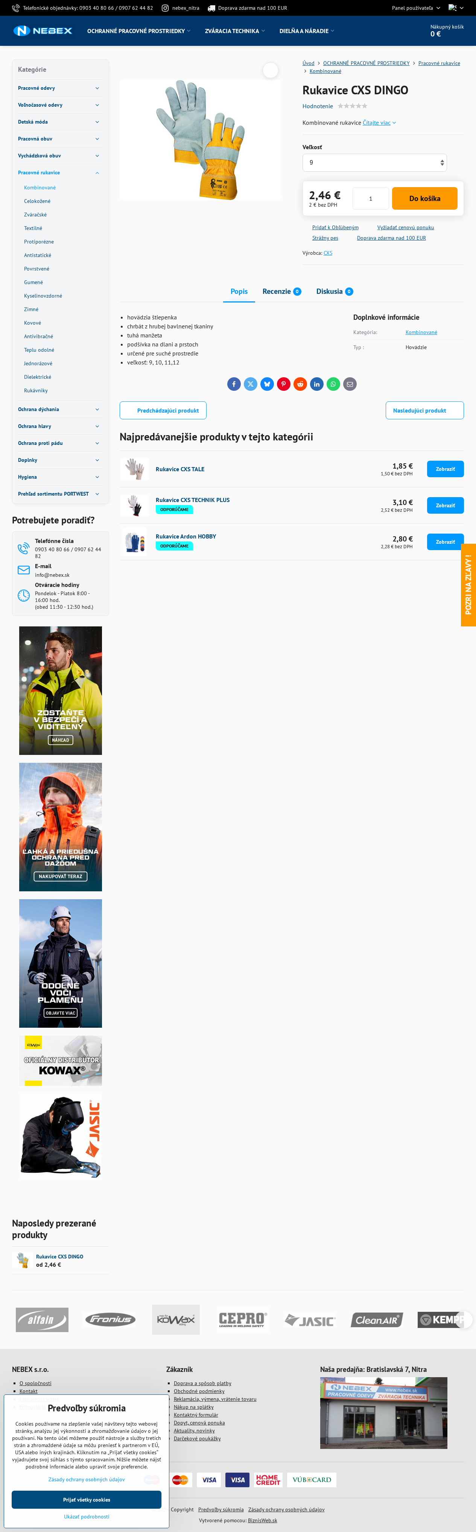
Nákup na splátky (194, 1406)
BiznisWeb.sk (262, 1520)
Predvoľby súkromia (221, 1509)
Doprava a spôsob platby (202, 1383)
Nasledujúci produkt (419, 410)
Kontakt (29, 1391)
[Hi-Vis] (60, 753)
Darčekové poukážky (197, 1438)
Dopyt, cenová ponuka (199, 1422)
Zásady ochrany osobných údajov (286, 1509)
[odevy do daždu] (60, 889)
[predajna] (383, 1447)
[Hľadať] (398, 30)
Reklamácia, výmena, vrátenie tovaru (215, 1399)
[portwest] (60, 1025)
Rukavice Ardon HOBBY (186, 536)
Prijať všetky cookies (86, 1499)
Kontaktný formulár (196, 1414)
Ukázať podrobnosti (86, 1516)
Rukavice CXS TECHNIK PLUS (193, 500)
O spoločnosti (36, 1383)
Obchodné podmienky (199, 1391)
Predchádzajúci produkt (168, 410)
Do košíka (425, 198)
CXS (328, 253)
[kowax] (60, 1084)
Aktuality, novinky (194, 1430)
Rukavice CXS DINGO (59, 1256)
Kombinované (421, 332)
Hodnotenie (318, 106)
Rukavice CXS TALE (180, 469)
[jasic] (60, 1177)
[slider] (353, 106)
